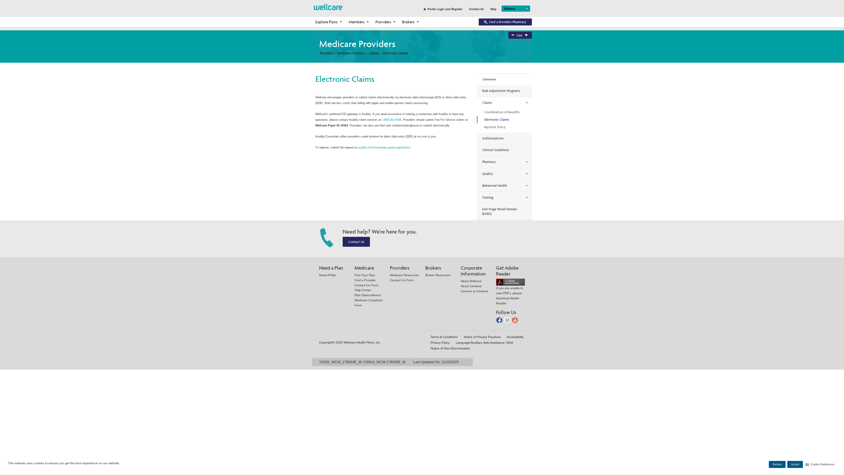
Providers (383, 21)
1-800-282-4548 (391, 119)
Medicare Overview (351, 53)
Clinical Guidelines (495, 150)
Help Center (363, 290)
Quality (487, 174)
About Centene (471, 286)
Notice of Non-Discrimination (450, 348)
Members (356, 21)
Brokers (408, 21)
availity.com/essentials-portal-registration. (384, 147)
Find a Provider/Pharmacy (507, 22)
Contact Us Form (366, 285)
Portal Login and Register (444, 9)
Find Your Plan (365, 275)
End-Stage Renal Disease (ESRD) (499, 211)
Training (487, 197)
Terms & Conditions (444, 337)
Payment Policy (495, 127)
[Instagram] (507, 320)
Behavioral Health (494, 185)
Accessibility (515, 337)
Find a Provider (365, 280)
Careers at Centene (474, 291)
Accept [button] (795, 464)
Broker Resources (437, 275)
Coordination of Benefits (502, 112)
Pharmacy (489, 162)
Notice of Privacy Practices (482, 337)
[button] (820, 464)
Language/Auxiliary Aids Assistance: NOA (484, 342)
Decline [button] (777, 464)
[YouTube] (515, 320)
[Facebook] (499, 320)
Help (493, 9)
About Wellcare (471, 281)
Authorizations (493, 138)
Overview (489, 79)
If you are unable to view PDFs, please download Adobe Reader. (509, 295)
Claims (374, 53)
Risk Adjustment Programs (501, 91)
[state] (328, 7)
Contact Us (476, 9)
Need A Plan (327, 275)
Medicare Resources (404, 275)
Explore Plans (326, 21)
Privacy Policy (440, 342)
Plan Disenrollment (368, 295)
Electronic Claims (395, 53)
